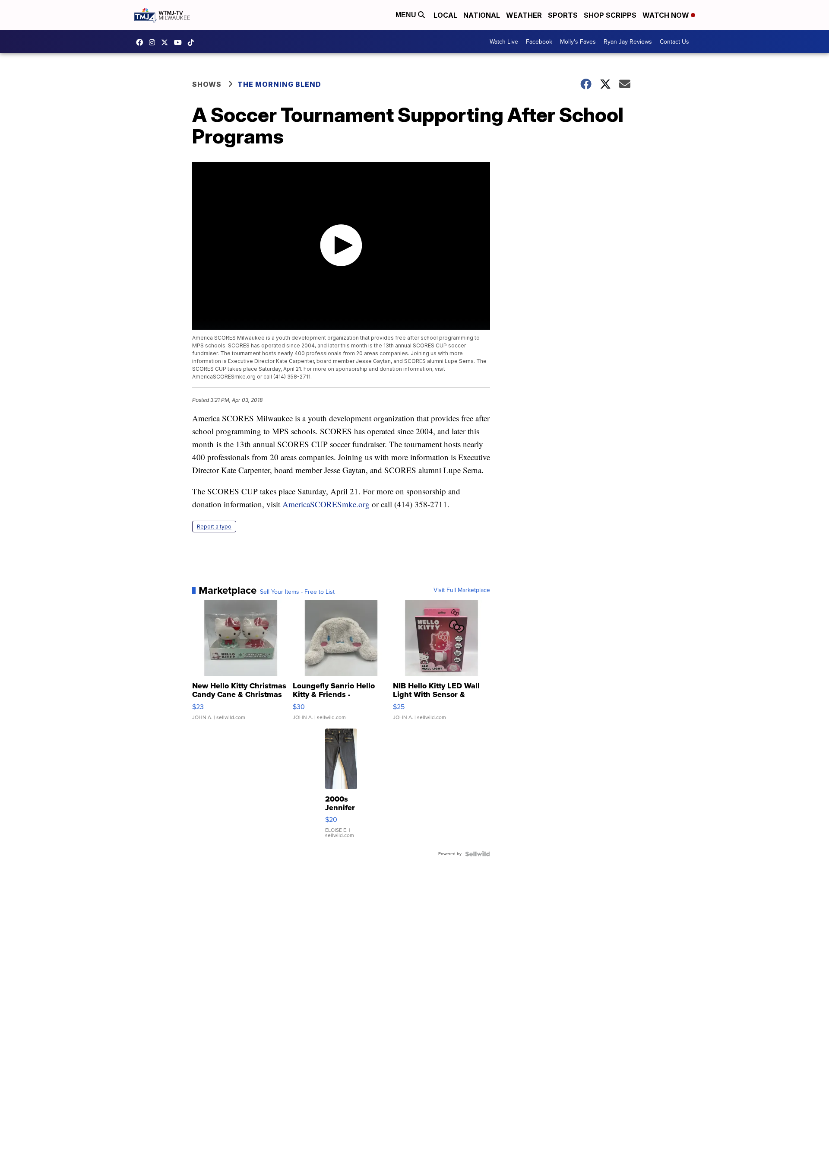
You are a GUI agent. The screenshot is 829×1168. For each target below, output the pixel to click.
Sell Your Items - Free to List (297, 592)
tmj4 (141, 42)
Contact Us (674, 41)
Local (445, 15)
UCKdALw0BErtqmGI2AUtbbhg (180, 42)
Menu (407, 15)
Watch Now (666, 15)
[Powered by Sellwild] (477, 854)
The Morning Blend (279, 84)
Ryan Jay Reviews (628, 41)
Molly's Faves (578, 41)
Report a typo (214, 526)
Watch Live (504, 41)
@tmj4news (193, 42)
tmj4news (154, 42)
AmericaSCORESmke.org (326, 504)
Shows (206, 84)
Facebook (539, 41)
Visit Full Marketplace (461, 590)
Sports (563, 15)
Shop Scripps (610, 15)
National (481, 15)
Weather (524, 15)
